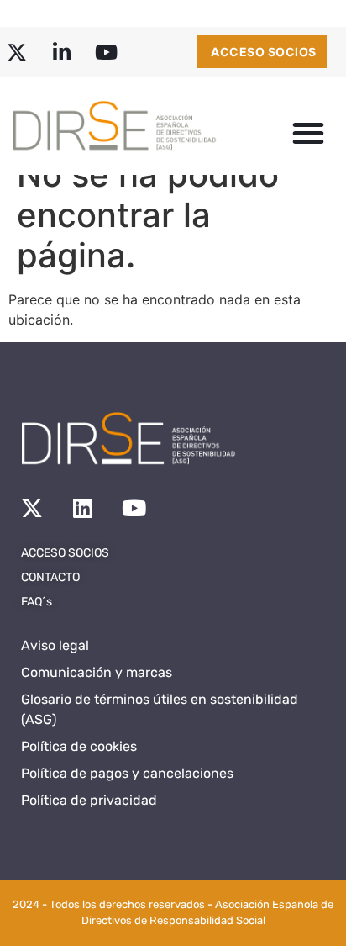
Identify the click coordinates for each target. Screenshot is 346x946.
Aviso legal (55, 645)
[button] (308, 133)
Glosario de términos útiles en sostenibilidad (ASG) (159, 709)
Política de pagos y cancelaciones (127, 773)
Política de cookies (79, 746)
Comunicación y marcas (96, 672)
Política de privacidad (89, 800)
